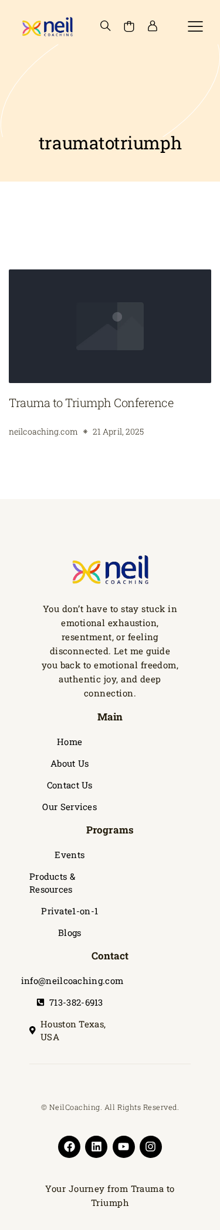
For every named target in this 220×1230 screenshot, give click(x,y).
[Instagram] (151, 1147)
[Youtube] (124, 1147)
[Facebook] (69, 1147)
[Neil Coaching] (47, 26)
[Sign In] (152, 26)
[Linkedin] (96, 1147)
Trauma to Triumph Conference (91, 402)
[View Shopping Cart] (129, 26)
